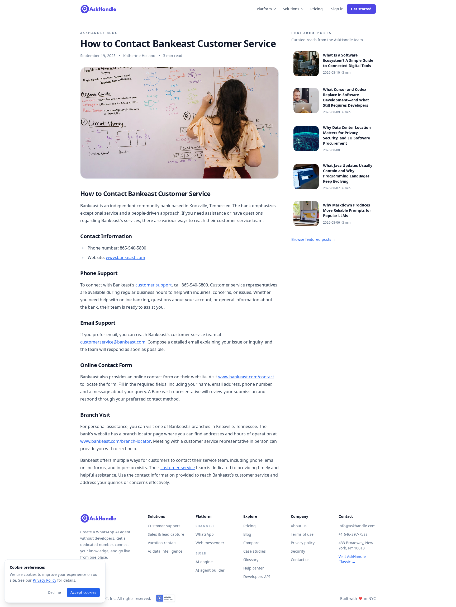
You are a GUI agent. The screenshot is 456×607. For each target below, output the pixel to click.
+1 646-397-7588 (353, 534)
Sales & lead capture (166, 534)
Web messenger (210, 542)
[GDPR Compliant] (165, 598)
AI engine (204, 561)
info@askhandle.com (357, 525)
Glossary (250, 559)
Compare (251, 542)
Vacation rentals (162, 542)
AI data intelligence (165, 551)
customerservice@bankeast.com (112, 342)
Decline (54, 592)
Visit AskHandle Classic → (352, 559)
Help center (253, 568)
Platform (264, 8)
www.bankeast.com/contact (246, 377)
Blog (247, 534)
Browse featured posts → (313, 239)
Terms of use (302, 534)
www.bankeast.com (125, 257)
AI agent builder (210, 570)
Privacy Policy (44, 580)
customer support (153, 285)
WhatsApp (205, 534)
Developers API (256, 576)
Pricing (316, 8)
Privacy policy (303, 542)
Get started (361, 8)
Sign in (337, 8)
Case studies (254, 551)
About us (299, 525)
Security (298, 551)
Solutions (291, 8)
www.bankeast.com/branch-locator (115, 441)
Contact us (300, 559)
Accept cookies (83, 592)
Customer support (164, 525)
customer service (177, 467)
